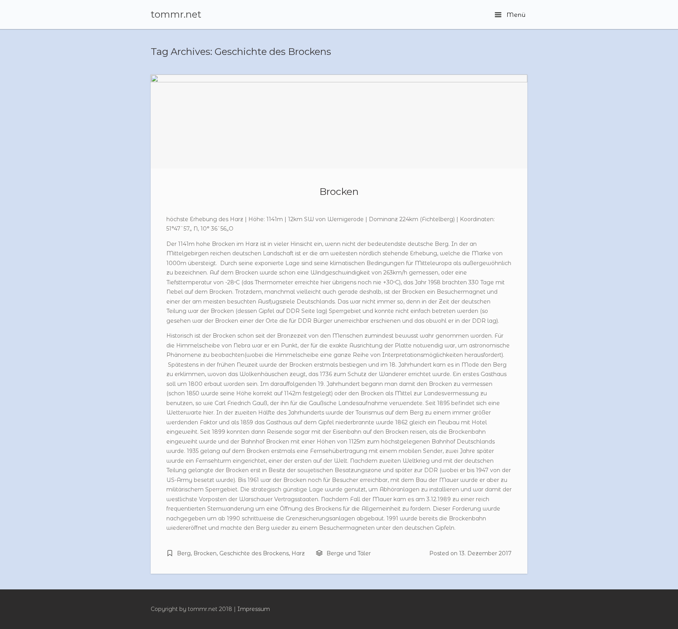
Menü (515, 14)
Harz (298, 553)
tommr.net (176, 14)
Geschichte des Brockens (254, 553)
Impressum (253, 609)
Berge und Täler (348, 553)
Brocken (339, 191)
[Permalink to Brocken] (339, 122)
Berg (184, 553)
